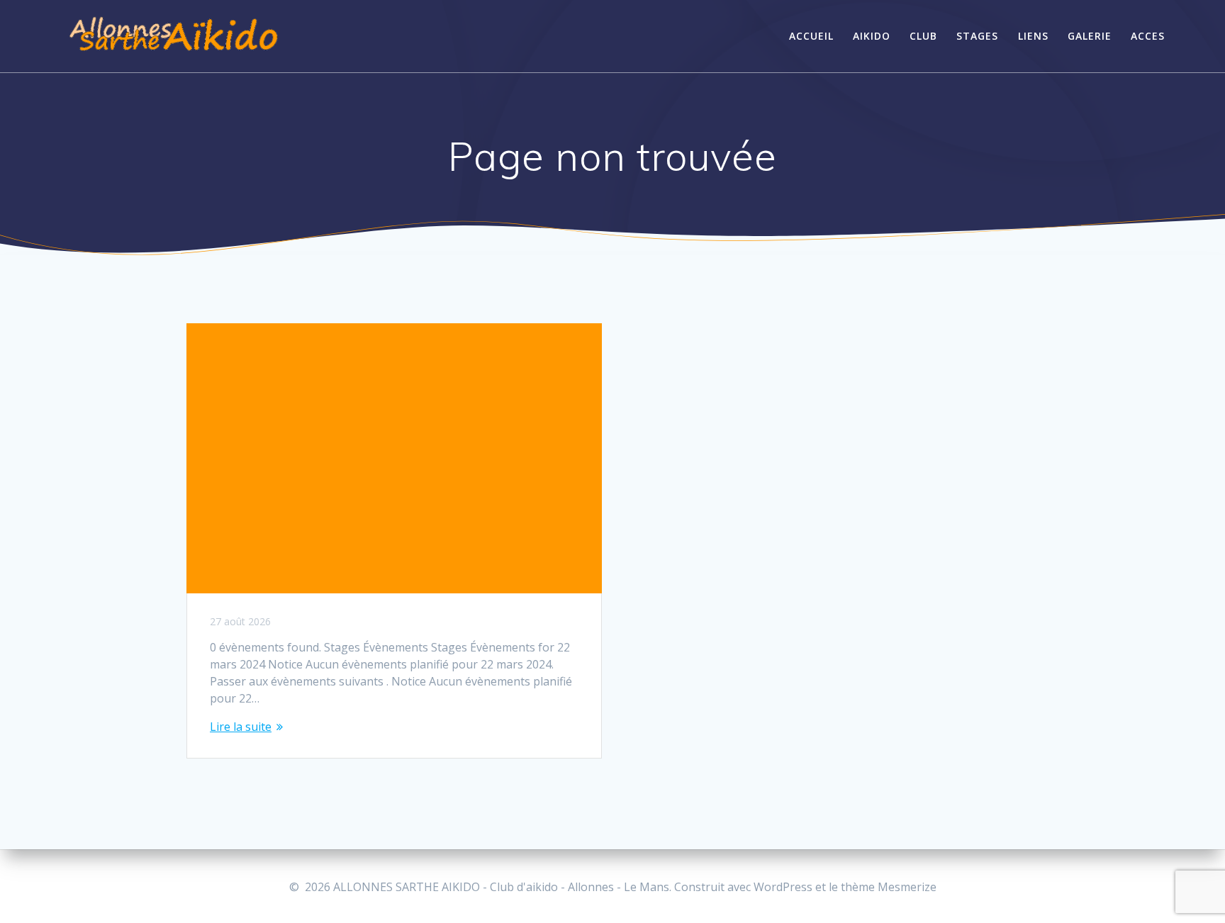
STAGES (977, 36)
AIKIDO (871, 36)
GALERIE (1090, 36)
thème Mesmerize (888, 887)
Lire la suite (241, 726)
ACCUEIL (811, 36)
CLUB (923, 36)
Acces (1148, 36)
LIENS (1033, 36)
